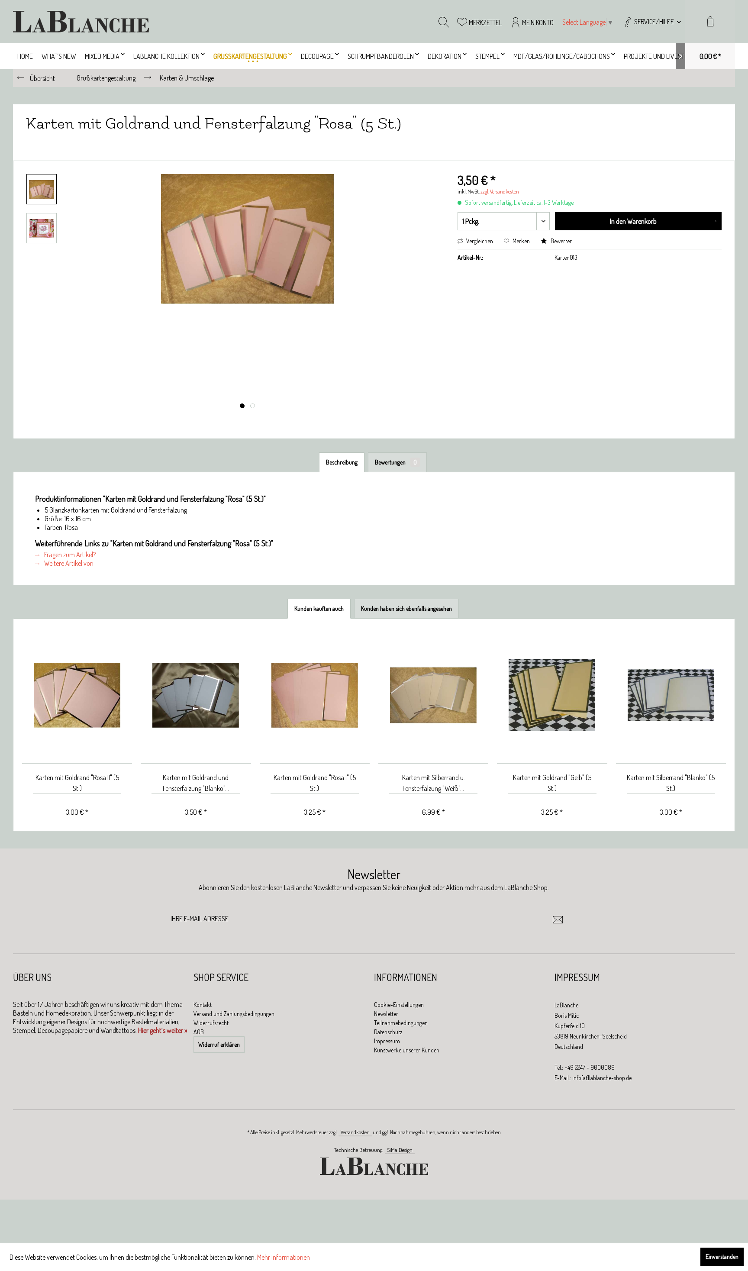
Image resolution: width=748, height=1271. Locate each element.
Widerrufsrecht (211, 1022)
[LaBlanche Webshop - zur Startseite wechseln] (81, 21)
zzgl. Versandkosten (499, 191)
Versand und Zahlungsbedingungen (233, 1013)
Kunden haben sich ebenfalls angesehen (406, 608)
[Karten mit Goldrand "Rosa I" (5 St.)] (315, 695)
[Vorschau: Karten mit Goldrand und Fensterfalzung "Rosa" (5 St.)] (41, 189)
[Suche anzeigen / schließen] (443, 21)
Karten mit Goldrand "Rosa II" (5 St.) (77, 783)
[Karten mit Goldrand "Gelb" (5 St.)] (552, 695)
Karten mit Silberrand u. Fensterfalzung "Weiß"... (433, 783)
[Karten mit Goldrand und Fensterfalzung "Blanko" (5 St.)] (196, 695)
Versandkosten (355, 1132)
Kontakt (202, 1004)
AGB (198, 1032)
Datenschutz (388, 1032)
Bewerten (561, 241)
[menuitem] (651, 21)
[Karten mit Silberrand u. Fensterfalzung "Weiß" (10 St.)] (433, 695)
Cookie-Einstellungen (399, 1004)
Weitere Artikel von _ (70, 563)
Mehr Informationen (283, 1257)
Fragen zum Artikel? (69, 554)
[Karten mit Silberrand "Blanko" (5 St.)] (671, 695)
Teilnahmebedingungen (401, 1022)
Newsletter (386, 1013)
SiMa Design (400, 1149)
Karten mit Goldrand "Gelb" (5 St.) (552, 783)
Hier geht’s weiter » (162, 1030)
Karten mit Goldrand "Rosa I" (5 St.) (315, 783)
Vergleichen (479, 241)
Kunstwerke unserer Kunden (406, 1050)
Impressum (387, 1041)
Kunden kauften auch (319, 608)
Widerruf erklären (219, 1044)
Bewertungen (396, 462)
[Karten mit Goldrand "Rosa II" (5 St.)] (77, 695)
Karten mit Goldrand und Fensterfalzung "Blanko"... (196, 783)
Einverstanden (722, 1256)
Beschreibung (342, 462)
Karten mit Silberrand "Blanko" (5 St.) (671, 783)
